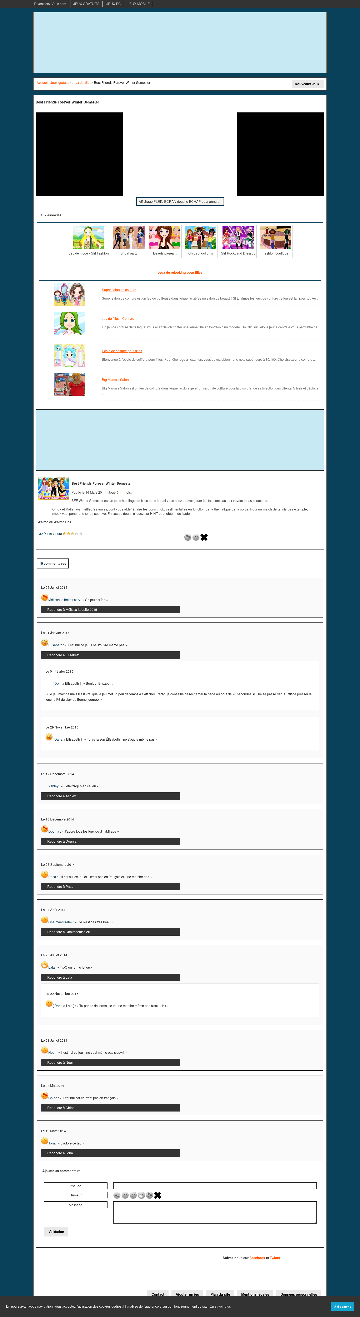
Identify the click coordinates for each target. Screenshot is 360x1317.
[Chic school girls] (201, 226)
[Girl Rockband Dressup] (238, 226)
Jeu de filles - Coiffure (118, 318)
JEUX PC (113, 3)
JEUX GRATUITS (86, 3)
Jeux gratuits (59, 82)
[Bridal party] (129, 226)
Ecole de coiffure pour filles (122, 350)
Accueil (42, 82)
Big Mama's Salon (115, 379)
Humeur (75, 1195)
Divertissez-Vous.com (50, 3)
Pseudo (75, 1185)
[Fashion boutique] (276, 226)
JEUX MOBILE (139, 3)
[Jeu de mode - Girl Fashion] (89, 226)
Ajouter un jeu (187, 1294)
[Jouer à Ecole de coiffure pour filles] (70, 366)
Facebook (257, 1257)
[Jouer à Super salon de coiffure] (70, 305)
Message (75, 1204)
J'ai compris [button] (342, 1306)
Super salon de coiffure (119, 289)
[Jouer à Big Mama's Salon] (70, 395)
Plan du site (220, 1294)
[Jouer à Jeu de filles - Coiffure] (70, 334)
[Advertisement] (180, 42)
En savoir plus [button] (220, 1306)
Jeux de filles (81, 82)
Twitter (275, 1257)
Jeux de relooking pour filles (180, 272)
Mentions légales (255, 1294)
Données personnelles (298, 1294)
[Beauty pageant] (165, 226)
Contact (157, 1294)
